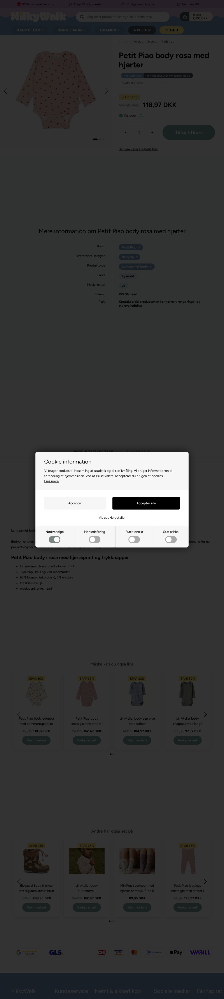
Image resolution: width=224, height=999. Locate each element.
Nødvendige (55, 532)
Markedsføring (94, 532)
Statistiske (170, 532)
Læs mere (51, 481)
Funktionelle (134, 532)
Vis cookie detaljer (112, 518)
